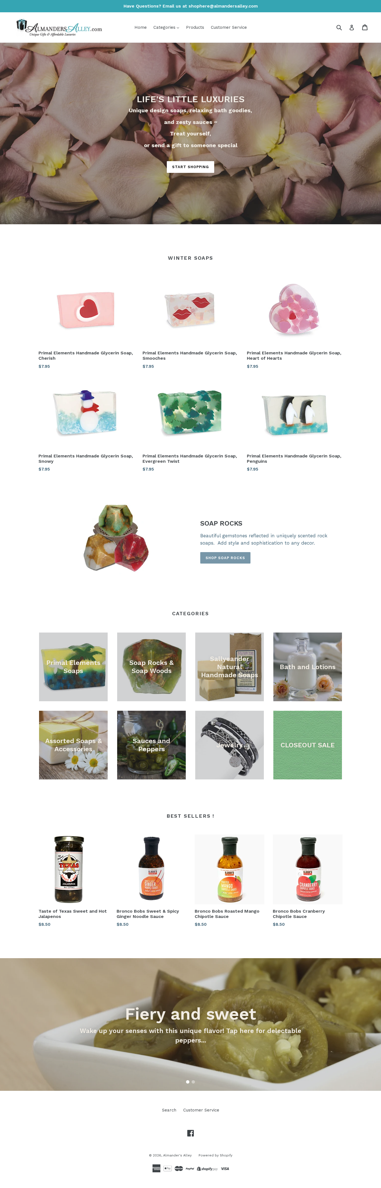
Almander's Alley (177, 1155)
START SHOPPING (190, 167)
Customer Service (201, 1110)
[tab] (187, 1082)
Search (169, 1110)
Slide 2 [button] (193, 1082)
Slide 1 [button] (187, 1082)
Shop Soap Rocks (225, 558)
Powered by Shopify (215, 1155)
